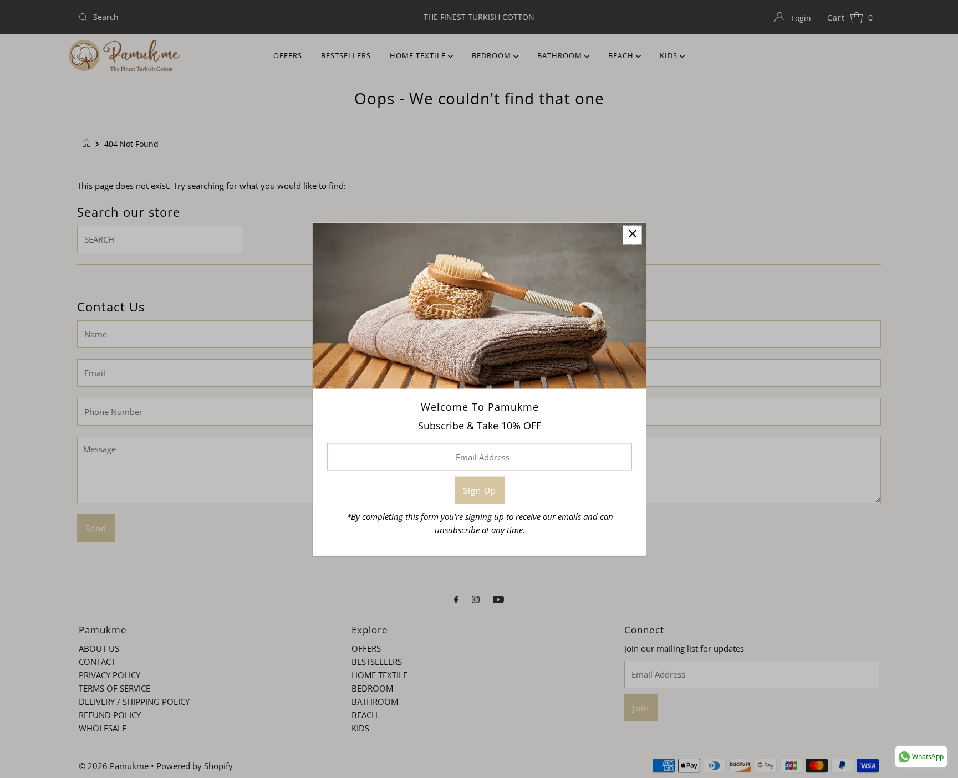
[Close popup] (632, 235)
